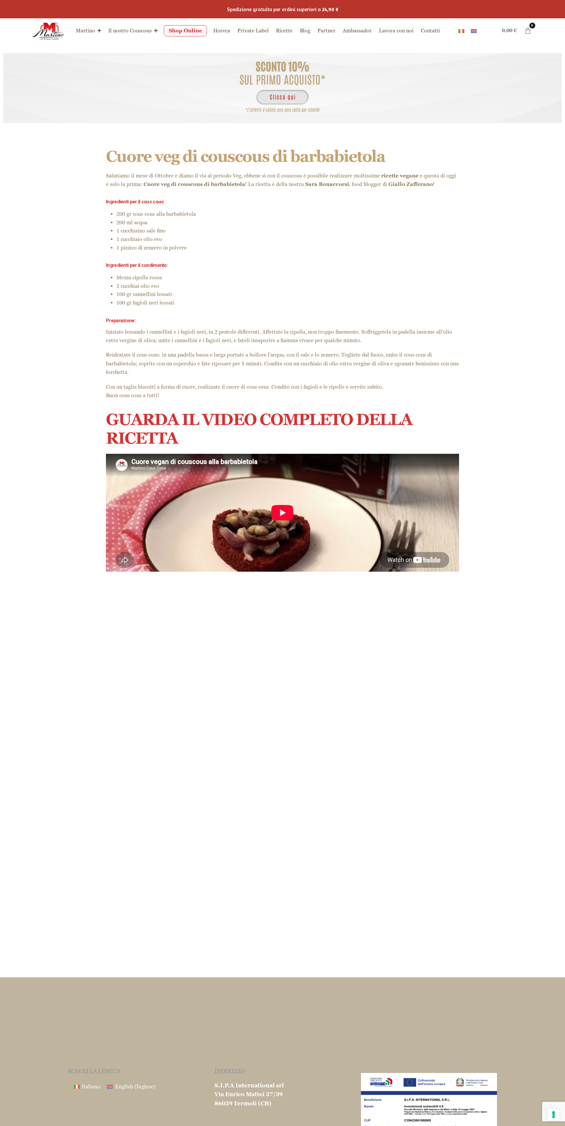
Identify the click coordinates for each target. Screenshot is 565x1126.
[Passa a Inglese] (474, 30)
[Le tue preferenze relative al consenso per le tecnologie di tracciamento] (553, 1114)
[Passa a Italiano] (461, 30)
